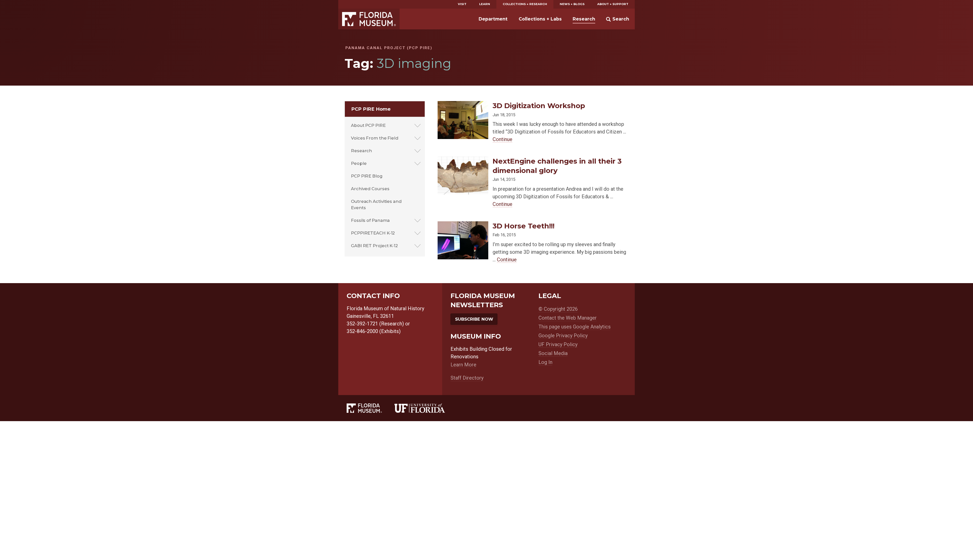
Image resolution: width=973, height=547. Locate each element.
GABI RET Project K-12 (374, 245)
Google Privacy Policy (563, 336)
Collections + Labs (540, 19)
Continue (502, 139)
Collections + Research (525, 4)
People (358, 163)
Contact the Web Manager (567, 318)
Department (493, 19)
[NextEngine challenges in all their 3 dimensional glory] (463, 160)
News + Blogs (572, 4)
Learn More (463, 365)
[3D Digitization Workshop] (463, 105)
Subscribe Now (474, 319)
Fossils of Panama (370, 220)
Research (584, 19)
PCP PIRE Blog (367, 176)
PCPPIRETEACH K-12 (373, 233)
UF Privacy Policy (557, 344)
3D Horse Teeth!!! (523, 226)
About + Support (612, 4)
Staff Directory (467, 378)
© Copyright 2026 (558, 309)
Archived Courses (370, 188)
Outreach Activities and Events (376, 204)
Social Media (553, 353)
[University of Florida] (426, 408)
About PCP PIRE (368, 125)
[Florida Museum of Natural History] (371, 408)
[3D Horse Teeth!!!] (463, 225)
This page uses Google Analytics (574, 327)
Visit (462, 4)
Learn (484, 4)
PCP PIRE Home (370, 109)
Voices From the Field (374, 138)
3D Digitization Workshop (539, 105)
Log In (545, 362)
